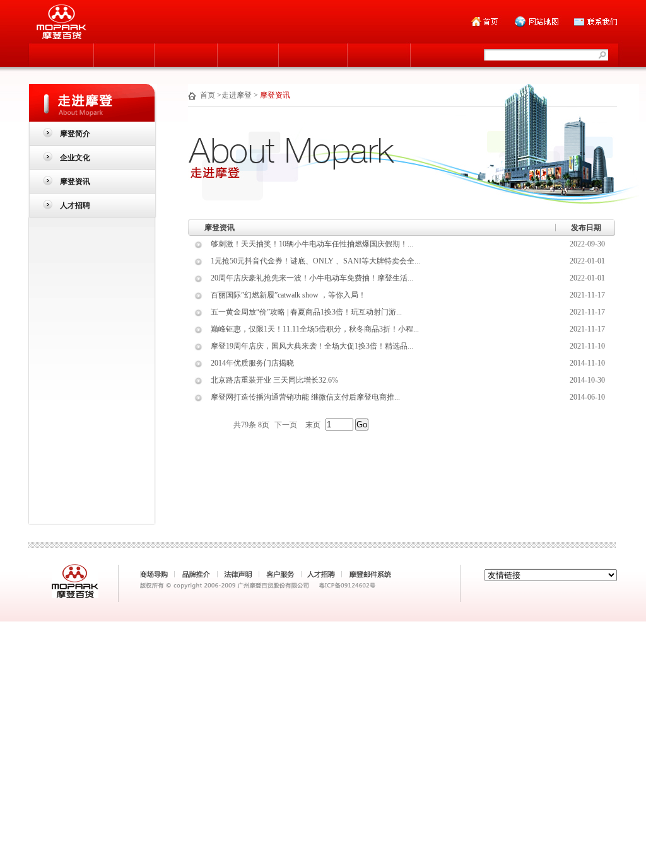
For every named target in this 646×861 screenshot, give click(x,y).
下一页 (285, 424)
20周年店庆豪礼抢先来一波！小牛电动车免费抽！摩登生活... (312, 278)
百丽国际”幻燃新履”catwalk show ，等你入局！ (288, 295)
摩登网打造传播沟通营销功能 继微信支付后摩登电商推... (305, 397)
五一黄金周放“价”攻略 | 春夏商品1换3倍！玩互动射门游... (306, 312)
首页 (207, 95)
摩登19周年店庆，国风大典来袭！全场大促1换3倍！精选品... (312, 346)
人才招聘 (75, 205)
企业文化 (75, 157)
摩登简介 (75, 133)
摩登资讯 (75, 181)
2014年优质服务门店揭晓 (252, 363)
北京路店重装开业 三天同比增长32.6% (274, 380)
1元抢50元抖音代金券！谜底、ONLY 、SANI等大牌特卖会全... (315, 261)
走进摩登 (236, 95)
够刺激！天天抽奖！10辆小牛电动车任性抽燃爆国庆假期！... (312, 244)
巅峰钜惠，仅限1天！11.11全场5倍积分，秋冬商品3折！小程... (315, 329)
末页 (312, 424)
